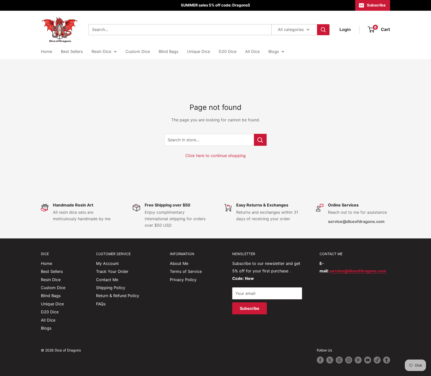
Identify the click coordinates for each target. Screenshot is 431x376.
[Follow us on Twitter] (329, 360)
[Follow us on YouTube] (367, 360)
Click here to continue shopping (215, 155)
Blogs (273, 51)
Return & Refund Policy (117, 295)
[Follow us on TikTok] (377, 360)
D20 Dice (227, 51)
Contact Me (107, 279)
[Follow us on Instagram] (348, 360)
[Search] (323, 29)
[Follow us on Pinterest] (358, 360)
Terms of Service (186, 271)
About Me (179, 263)
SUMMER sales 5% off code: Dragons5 (215, 5)
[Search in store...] (260, 140)
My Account (107, 263)
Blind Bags (168, 51)
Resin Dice (101, 51)
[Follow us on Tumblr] (386, 360)
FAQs (101, 303)
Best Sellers (72, 51)
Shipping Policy (110, 287)
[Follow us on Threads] (339, 360)
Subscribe (376, 5)
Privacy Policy (183, 279)
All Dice (252, 51)
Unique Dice (198, 51)
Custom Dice (137, 51)
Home (46, 51)
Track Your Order (112, 271)
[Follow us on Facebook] (320, 360)
